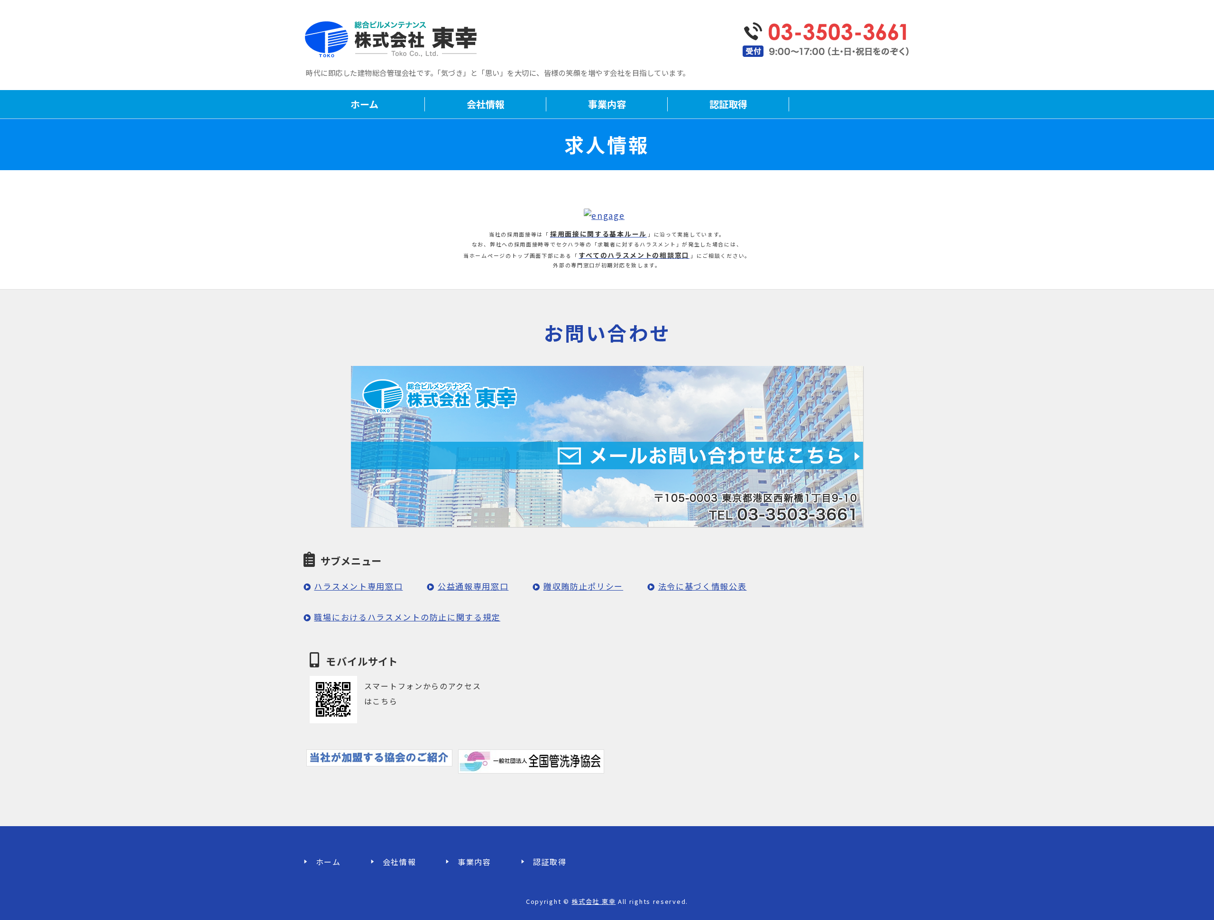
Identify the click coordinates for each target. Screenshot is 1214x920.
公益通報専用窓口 (473, 586)
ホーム (364, 104)
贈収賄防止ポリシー (583, 586)
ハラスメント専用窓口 (358, 586)
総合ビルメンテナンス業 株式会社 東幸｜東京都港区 (394, 37)
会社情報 (486, 104)
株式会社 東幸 (593, 901)
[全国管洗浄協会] (531, 766)
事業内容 (607, 104)
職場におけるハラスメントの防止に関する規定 (407, 617)
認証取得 (728, 104)
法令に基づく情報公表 (702, 586)
